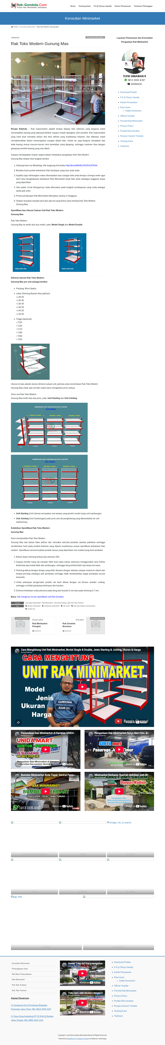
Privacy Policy (126, 126)
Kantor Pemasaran (128, 102)
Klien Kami (125, 107)
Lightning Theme (83, 1039)
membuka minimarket (51, 606)
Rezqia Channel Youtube (131, 136)
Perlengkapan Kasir (20, 969)
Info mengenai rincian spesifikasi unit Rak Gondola (40, 597)
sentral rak (31, 609)
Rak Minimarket (47, 603)
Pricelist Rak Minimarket (131, 121)
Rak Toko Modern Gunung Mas (84, 606)
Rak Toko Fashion (77, 603)
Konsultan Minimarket (95, 37)
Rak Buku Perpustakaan (22, 974)
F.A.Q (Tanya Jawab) (129, 97)
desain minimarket (34, 606)
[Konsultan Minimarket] (20, 622)
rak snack (66, 606)
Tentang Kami (126, 141)
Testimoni (124, 146)
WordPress (71, 1039)
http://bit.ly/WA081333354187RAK (81, 165)
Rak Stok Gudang (60, 603)
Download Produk (128, 92)
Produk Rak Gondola (129, 131)
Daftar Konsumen (133, 111)
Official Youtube (127, 116)
